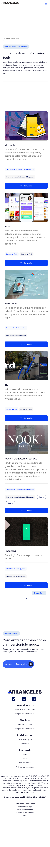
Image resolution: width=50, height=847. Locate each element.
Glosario (25, 744)
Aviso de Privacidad (25, 810)
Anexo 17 (25, 815)
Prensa (25, 758)
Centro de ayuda (25, 739)
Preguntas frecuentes (25, 714)
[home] (10, 2)
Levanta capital (25, 724)
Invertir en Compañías (25, 709)
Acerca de (25, 750)
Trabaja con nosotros (25, 767)
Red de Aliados (25, 763)
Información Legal (25, 807)
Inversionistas (25, 705)
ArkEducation (25, 735)
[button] (46, 4)
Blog (25, 754)
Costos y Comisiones (25, 812)
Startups (25, 720)
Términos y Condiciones (25, 804)
